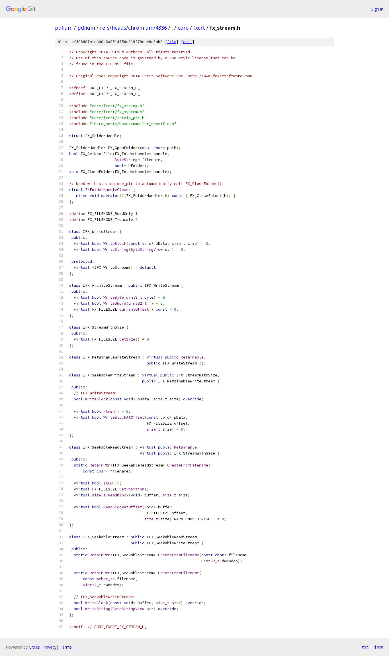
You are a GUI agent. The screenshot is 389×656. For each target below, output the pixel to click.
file (171, 41)
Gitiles (34, 647)
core (183, 27)
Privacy (49, 647)
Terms (66, 647)
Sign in (377, 9)
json (378, 646)
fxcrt (199, 27)
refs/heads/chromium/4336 (133, 27)
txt (365, 646)
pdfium (64, 27)
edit (187, 41)
